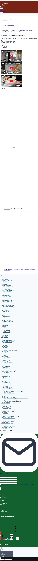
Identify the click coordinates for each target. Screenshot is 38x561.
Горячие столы (5, 405)
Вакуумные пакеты (6, 410)
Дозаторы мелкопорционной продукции (9, 426)
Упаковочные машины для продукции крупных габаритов (12, 401)
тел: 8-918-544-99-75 (3, 500)
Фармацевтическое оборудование (8, 383)
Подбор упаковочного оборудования (8, 390)
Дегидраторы (5, 347)
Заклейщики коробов (6, 310)
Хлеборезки (4, 359)
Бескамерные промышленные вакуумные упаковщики (11, 416)
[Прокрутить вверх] (0, 548)
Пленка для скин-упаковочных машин (8, 411)
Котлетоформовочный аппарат (7, 328)
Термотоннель (5, 396)
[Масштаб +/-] (0, 549)
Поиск (11, 430)
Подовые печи (5, 377)
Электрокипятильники (6, 360)
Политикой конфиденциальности (29, 484)
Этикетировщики (5, 318)
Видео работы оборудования (5, 555)
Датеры (4, 315)
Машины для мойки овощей (8, 373)
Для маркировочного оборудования (8, 297)
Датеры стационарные (6, 317)
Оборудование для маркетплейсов (8, 388)
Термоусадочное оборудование (9, 25)
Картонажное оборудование (5, 308)
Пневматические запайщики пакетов (8, 286)
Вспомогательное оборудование (8, 324)
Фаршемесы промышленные (7, 335)
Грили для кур (5, 345)
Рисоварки (4, 355)
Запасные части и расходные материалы (7, 290)
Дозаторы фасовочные (4, 279)
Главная (2, 508)
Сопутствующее (5, 428)
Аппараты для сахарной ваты (7, 342)
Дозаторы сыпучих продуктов (7, 427)
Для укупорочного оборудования (8, 306)
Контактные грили (5, 351)
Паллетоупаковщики (4, 361)
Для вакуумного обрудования (7, 291)
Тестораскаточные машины (7, 382)
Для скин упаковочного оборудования (8, 303)
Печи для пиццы (5, 354)
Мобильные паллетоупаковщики (8, 362)
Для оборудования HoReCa (7, 298)
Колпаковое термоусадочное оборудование (9, 394)
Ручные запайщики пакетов (7, 289)
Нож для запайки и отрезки (7, 395)
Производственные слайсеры (7, 378)
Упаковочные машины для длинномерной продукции (12, 400)
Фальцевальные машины (6, 357)
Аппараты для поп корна (6, 339)
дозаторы (23, 30)
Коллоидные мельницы (6, 366)
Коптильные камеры (6, 368)
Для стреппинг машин (6, 304)
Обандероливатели (6, 311)
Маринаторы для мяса (6, 332)
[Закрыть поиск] (0, 558)
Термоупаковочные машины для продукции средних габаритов (13, 399)
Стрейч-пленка (5, 412)
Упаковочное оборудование (5, 403)
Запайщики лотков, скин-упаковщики (7, 280)
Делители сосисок (5, 325)
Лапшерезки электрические (7, 369)
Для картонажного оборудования (8, 296)
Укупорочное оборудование (7, 408)
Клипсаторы (5, 327)
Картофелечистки (7, 372)
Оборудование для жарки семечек (8, 387)
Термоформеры (5, 283)
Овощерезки (6, 374)
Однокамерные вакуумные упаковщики (9, 421)
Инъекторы (4, 326)
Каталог (3, 1)
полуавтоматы (20, 30)
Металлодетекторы (7, 349)
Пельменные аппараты (6, 333)
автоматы (15, 30)
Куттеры (4, 329)
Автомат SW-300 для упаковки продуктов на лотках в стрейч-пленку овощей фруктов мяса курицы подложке (19, 269)
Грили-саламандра (5, 346)
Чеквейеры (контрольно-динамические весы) (11, 350)
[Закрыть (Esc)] (2, 549)
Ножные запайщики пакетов (7, 285)
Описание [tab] (4, 26)
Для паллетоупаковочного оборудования (9, 299)
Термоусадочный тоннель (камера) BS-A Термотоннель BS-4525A (13, 208)
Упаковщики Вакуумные (5, 415)
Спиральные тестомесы (6, 379)
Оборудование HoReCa (4, 337)
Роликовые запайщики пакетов (7, 288)
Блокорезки (4, 322)
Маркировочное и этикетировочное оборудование (9, 314)
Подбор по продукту (6, 389)
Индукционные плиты (6, 364)
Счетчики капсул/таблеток (8, 384)
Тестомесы (4, 381)
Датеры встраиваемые (6, 316)
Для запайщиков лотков (6, 294)
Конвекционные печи (6, 367)
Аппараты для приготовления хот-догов (9, 340)
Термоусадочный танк (6, 422)
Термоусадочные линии (6, 402)
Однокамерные (5, 420)
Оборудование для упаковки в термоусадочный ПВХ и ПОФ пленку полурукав (16, 398)
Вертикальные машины (7, 392)
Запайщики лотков (6, 281)
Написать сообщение (4, 20)
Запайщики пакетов (5, 35)
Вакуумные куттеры (7, 330)
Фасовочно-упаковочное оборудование (7, 423)
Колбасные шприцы (6, 365)
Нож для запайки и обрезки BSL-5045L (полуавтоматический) (12, 147)
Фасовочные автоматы (6, 278)
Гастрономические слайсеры (7, 344)
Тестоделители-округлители (7, 380)
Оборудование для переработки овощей (9, 371)
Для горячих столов (6, 293)
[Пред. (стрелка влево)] (0, 550)
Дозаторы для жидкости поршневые (8, 425)
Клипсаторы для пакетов (6, 407)
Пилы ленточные (5, 375)
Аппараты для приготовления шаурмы (8, 341)
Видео (3, 4)
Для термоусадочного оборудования (8, 305)
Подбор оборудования (4, 386)
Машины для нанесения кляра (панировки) (9, 370)
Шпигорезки (5, 336)
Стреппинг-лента (5, 413)
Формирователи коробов (6, 313)
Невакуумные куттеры (7, 331)
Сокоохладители (5, 356)
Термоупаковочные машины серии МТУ (9, 397)
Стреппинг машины (6, 312)
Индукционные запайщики (7, 406)
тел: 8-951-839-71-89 (3, 501)
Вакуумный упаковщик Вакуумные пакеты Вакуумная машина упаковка (15, 391)
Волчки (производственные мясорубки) (9, 323)
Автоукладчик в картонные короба (8, 309)
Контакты (3, 5)
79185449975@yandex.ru (3, 504)
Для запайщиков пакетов (6, 295)
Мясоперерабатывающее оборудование (7, 321)
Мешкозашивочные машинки (5, 319)
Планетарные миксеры (6, 376)
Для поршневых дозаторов (7, 302)
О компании (4, 2)
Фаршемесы (5, 385)
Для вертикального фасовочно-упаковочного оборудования (12, 292)
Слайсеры (4, 334)
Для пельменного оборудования (7, 300)
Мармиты (4, 352)
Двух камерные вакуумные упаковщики (9, 418)
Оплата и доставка (5, 3)
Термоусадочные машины (6, 32)
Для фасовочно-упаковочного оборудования (9, 307)
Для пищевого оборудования (7, 301)
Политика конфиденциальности (4, 544)
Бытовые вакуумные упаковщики (8, 417)
